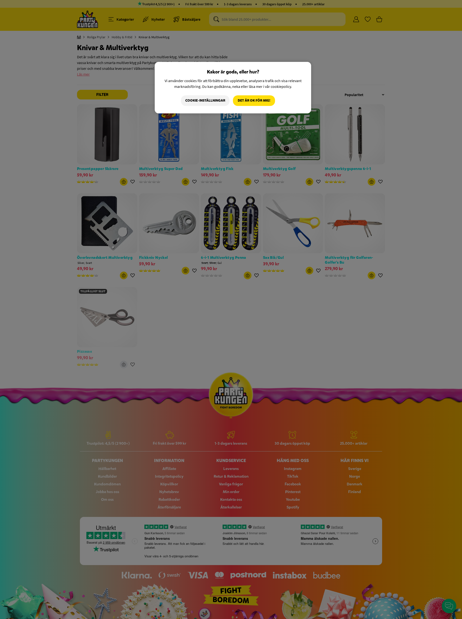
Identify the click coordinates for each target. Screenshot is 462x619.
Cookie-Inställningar (205, 100)
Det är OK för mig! (254, 100)
